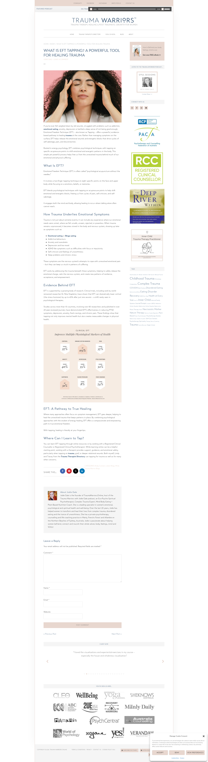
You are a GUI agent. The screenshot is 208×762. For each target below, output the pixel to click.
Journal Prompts (140, 303)
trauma (69, 135)
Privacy (182, 758)
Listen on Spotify (148, 750)
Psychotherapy (151, 316)
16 (117, 673)
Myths (140, 309)
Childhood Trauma (142, 278)
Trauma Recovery (142, 325)
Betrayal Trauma (159, 274)
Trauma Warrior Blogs (92, 468)
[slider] (167, 9)
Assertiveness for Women (136, 274)
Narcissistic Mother (152, 309)
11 (106, 673)
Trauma (134, 324)
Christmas (158, 279)
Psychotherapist (142, 316)
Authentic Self (146, 274)
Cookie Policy (175, 758)
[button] (204, 736)
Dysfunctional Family (135, 292)
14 (112, 673)
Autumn (153, 274)
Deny (177, 753)
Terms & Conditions (78, 749)
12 (108, 673)
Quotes (158, 316)
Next (161, 661)
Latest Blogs (110, 466)
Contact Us (97, 749)
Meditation (158, 303)
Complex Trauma (149, 283)
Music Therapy (134, 309)
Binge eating (70, 236)
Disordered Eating (154, 288)
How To (136, 300)
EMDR (141, 296)
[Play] (91, 9)
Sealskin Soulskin (141, 318)
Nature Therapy (137, 312)
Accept (160, 753)
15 (114, 673)
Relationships (133, 318)
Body (52, 44)
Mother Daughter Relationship (153, 306)
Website (47, 612)
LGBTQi (153, 303)
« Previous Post (50, 634)
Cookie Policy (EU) (108, 749)
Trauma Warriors (104, 20)
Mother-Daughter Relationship (137, 306)
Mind (117, 466)
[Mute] (163, 9)
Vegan (149, 325)
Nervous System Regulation (151, 313)
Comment (48, 553)
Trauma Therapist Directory (73, 456)
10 (104, 673)
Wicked (153, 325)
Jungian (149, 303)
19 (123, 673)
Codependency (133, 284)
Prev (46, 661)
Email (46, 600)
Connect (102, 466)
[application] (129, 9)
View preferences (195, 753)
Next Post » (117, 634)
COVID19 (134, 288)
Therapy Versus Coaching (152, 321)
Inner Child (144, 300)
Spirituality (142, 321)
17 (119, 673)
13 (110, 673)
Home (46, 44)
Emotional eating (55, 236)
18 (121, 673)
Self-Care (149, 318)
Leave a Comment (61, 59)
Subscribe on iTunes (130, 750)
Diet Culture (142, 288)
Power (136, 316)
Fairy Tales (145, 296)
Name (47, 588)
